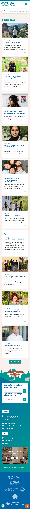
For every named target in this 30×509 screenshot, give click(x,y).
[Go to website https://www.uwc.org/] (15, 477)
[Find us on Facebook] (7, 458)
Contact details (9, 428)
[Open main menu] (26, 4)
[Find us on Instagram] (18, 458)
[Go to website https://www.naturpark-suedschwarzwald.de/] (15, 503)
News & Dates (12, 11)
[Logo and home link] (8, 4)
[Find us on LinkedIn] (23, 458)
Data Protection (9, 441)
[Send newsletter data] (24, 391)
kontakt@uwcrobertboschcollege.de (14, 426)
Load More (16, 361)
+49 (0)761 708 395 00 (10, 423)
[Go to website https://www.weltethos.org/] (15, 496)
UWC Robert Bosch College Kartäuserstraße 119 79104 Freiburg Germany (11, 418)
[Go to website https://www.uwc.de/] (15, 483)
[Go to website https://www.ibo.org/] (23, 489)
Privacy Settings (9, 438)
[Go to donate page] (27, 506)
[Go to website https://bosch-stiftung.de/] (11, 489)
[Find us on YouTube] (12, 458)
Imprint (7, 443)
